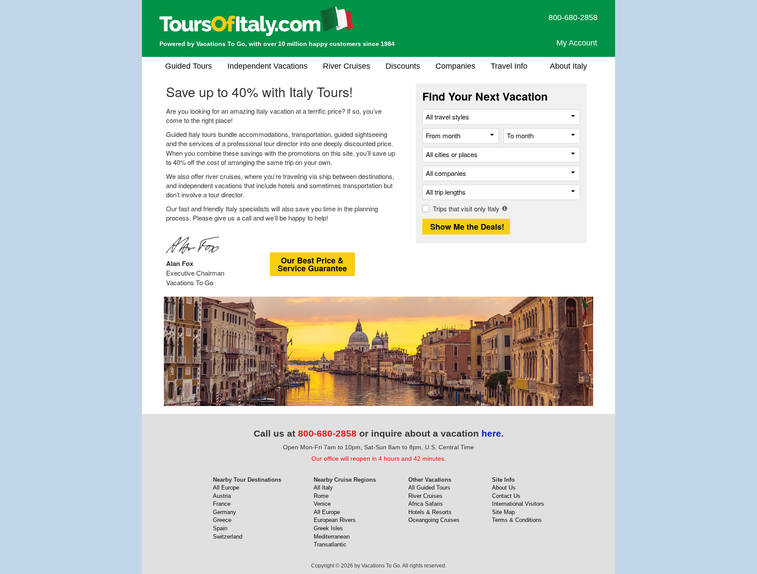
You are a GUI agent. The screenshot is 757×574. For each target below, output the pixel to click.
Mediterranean (332, 536)
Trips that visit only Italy (466, 208)
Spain (220, 528)
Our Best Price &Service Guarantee (312, 264)
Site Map (503, 512)
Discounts (403, 66)
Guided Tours (188, 66)
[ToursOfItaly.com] (256, 21)
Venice (322, 503)
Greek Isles (328, 528)
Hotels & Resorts (430, 512)
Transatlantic (330, 544)
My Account (576, 42)
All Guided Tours (429, 487)
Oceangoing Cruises (434, 520)
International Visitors (518, 503)
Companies (455, 66)
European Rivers (335, 520)
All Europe (226, 487)
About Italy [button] (568, 66)
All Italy (323, 487)
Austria (222, 496)
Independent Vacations (267, 66)
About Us (504, 487)
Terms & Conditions (517, 520)
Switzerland (227, 536)
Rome (321, 496)
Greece (222, 520)
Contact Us (506, 496)
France (221, 503)
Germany (224, 512)
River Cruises (346, 66)
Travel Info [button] (509, 66)
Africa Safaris (425, 503)
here (491, 433)
